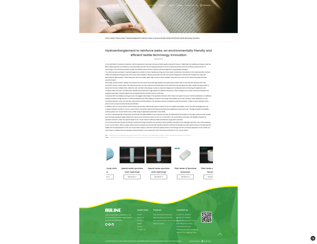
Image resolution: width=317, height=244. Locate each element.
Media (180, 5)
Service (172, 5)
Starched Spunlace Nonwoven (164, 221)
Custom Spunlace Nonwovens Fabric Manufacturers (169, 241)
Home (144, 5)
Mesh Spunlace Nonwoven (163, 218)
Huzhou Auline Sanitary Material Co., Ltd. (126, 241)
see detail (119, 177)
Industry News (120, 38)
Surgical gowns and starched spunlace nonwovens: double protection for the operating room (138, 137)
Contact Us (189, 5)
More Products (158, 224)
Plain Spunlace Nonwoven (162, 215)
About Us (152, 5)
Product (162, 5)
